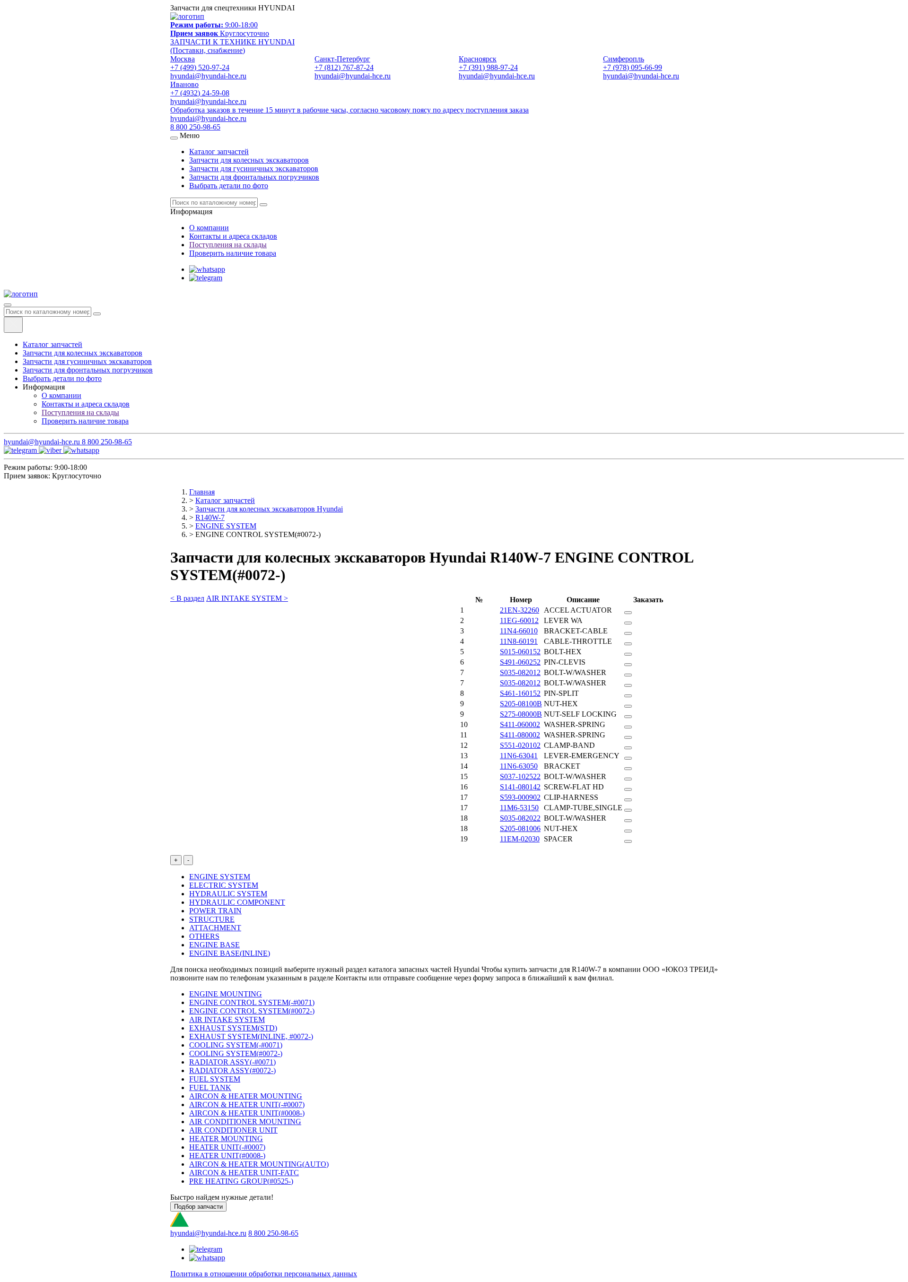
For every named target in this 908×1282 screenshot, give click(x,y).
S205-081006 (520, 828)
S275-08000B (521, 714)
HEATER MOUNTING (226, 1139)
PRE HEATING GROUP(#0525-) (241, 1181)
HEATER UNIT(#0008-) (227, 1156)
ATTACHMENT (215, 928)
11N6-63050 (519, 766)
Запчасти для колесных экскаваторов (249, 160)
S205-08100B (521, 704)
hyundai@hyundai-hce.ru (208, 118)
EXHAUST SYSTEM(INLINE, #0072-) (251, 1036)
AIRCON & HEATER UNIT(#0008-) (247, 1113)
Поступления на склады (228, 245)
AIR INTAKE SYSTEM (227, 1019)
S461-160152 (520, 693)
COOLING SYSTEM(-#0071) (235, 1045)
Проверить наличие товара (232, 253)
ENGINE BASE (214, 945)
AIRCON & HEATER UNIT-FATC (244, 1173)
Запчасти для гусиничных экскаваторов (253, 169)
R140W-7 (210, 517)
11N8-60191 (519, 641)
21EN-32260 (519, 610)
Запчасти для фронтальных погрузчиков (254, 177)
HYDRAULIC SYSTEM (228, 894)
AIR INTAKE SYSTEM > (247, 598)
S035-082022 (520, 818)
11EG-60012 (519, 620)
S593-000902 (520, 797)
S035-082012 (520, 672)
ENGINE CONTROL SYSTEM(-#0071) (251, 1002)
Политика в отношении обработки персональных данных (263, 1274)
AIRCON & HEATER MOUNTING (245, 1096)
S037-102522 (520, 776)
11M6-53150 (519, 808)
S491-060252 (520, 662)
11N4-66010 (519, 631)
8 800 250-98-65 (195, 127)
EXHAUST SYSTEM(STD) (233, 1028)
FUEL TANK (210, 1087)
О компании (209, 228)
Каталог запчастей (219, 151)
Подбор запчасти (198, 1206)
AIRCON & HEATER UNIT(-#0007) (247, 1104)
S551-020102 (520, 745)
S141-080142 (520, 787)
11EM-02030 (520, 839)
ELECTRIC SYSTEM (223, 885)
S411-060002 (520, 724)
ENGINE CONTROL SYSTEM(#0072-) (251, 1011)
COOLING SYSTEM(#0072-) (235, 1053)
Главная (202, 492)
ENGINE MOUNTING (225, 994)
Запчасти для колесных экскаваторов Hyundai (269, 509)
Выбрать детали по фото (228, 186)
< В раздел (187, 598)
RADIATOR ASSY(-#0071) (232, 1062)
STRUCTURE (212, 919)
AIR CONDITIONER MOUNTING (245, 1121)
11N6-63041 (519, 756)
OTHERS (204, 936)
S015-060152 (520, 652)
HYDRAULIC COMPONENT (237, 902)
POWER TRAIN (215, 911)
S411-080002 (520, 735)
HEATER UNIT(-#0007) (227, 1147)
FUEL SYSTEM (214, 1079)
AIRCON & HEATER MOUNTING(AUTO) (259, 1164)
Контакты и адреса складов (233, 236)
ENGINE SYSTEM (225, 526)
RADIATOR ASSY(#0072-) (232, 1070)
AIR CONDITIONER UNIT (233, 1130)
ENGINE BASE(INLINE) (229, 953)
